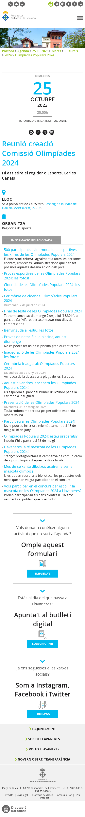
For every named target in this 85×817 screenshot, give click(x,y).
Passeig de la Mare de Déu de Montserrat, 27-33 (39, 206)
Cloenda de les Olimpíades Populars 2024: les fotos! (42, 287)
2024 (8, 55)
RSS (78, 795)
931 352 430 (42, 791)
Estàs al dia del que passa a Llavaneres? (42, 601)
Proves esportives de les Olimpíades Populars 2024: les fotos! (42, 275)
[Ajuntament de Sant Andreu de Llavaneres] (42, 781)
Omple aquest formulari (42, 549)
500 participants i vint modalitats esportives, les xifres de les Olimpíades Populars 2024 (40, 252)
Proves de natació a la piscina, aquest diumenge (35, 339)
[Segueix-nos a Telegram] (56, 5)
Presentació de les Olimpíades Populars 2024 (41, 402)
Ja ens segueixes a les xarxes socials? (42, 671)
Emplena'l (42, 573)
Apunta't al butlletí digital (42, 619)
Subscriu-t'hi (42, 644)
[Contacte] (16, 5)
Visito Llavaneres (44, 749)
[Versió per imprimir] (32, 132)
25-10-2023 (40, 51)
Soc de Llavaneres (44, 739)
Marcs (56, 51)
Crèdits (9, 795)
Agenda (23, 51)
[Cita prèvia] (50, 3)
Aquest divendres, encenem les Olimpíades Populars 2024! (40, 385)
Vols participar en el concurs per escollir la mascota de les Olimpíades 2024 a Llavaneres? (42, 488)
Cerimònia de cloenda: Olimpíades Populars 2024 (40, 298)
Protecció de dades (42, 795)
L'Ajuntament (44, 729)
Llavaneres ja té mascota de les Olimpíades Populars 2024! (40, 449)
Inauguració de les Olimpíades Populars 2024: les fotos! (42, 354)
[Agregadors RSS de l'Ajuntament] (80, 5)
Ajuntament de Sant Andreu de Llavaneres (21, 20)
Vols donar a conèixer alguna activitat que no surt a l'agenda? (42, 530)
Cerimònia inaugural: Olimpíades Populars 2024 (39, 366)
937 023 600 (73, 788)
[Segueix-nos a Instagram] (62, 5)
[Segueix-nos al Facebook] (68, 5)
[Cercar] (22, 5)
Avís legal (22, 795)
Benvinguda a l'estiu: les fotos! (29, 330)
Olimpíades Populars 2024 (34, 55)
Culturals (71, 51)
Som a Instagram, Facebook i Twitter (43, 689)
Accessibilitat (64, 795)
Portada (8, 51)
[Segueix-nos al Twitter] (74, 5)
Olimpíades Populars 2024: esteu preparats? (40, 436)
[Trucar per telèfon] (10, 5)
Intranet (44, 797)
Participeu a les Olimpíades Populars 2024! (39, 421)
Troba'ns (42, 714)
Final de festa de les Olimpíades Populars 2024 (43, 311)
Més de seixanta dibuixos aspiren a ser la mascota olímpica (38, 468)
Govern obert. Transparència (44, 759)
